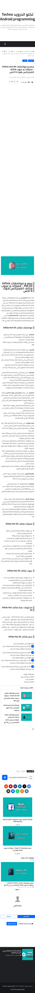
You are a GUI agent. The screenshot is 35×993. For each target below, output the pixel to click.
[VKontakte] (27, 791)
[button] (33, 876)
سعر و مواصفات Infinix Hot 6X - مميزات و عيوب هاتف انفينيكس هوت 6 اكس (17, 53)
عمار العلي (17, 905)
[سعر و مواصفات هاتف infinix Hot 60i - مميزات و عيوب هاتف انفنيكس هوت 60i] (26, 695)
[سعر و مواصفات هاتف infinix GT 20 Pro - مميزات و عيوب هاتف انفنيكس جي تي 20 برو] (26, 717)
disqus (9, 916)
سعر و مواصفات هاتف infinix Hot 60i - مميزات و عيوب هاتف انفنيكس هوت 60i (11, 697)
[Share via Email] (8, 791)
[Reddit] (6, 786)
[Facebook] (29, 786)
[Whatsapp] (17, 791)
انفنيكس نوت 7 (29, 679)
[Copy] (4, 777)
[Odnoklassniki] (22, 791)
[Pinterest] (11, 786)
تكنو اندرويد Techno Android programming (17, 16)
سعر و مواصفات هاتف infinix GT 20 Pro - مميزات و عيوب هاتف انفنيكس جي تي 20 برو (11, 718)
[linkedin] (20, 786)
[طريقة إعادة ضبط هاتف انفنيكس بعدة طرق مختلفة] (26, 707)
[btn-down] (9, 81)
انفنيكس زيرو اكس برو (27, 676)
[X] (24, 786)
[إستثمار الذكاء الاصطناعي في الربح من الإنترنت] (27, 954)
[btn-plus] (14, 81)
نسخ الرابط (30, 777)
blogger (26, 916)
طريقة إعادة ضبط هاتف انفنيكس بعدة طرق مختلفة (11, 708)
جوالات (9, 51)
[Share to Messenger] (13, 791)
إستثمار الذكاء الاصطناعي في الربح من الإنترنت (12, 952)
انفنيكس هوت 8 (29, 681)
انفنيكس (17, 51)
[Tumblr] (15, 786)
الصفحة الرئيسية (28, 51)
